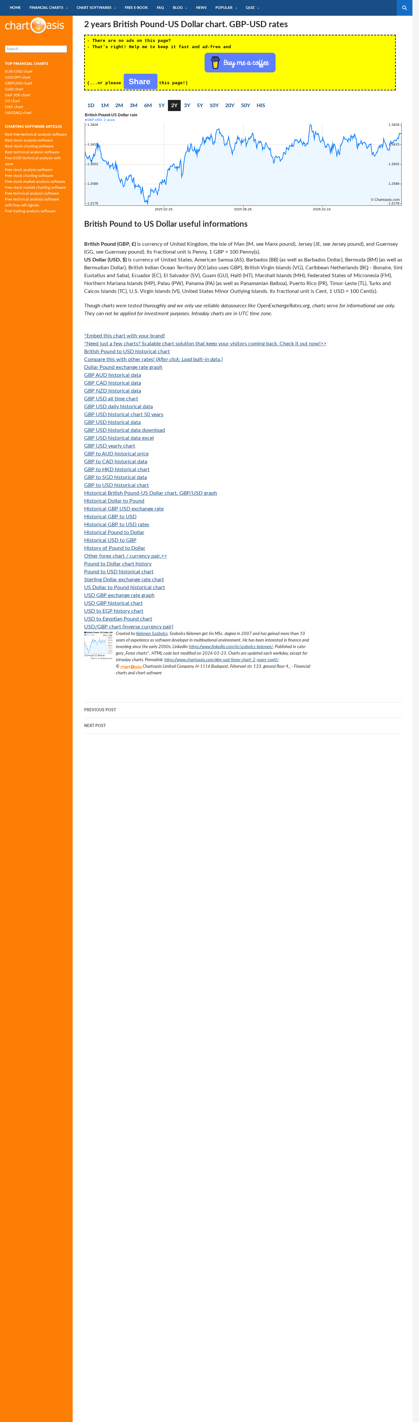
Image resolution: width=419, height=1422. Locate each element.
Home (15, 8)
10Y (214, 105)
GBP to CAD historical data (115, 461)
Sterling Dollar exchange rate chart (124, 579)
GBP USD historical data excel (119, 438)
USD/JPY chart (17, 77)
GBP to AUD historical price (116, 453)
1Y (161, 105)
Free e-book (136, 8)
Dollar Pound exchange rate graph (123, 367)
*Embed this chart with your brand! (124, 335)
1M (105, 105)
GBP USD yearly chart (109, 446)
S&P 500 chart (17, 95)
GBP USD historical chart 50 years (123, 414)
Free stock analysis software (28, 170)
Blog (178, 8)
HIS (261, 105)
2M (119, 105)
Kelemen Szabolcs (152, 633)
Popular (223, 8)
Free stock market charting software (35, 187)
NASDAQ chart (18, 113)
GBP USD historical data (112, 422)
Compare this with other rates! (153, 359)
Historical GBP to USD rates (116, 524)
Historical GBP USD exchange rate (124, 508)
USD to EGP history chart (113, 611)
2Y (174, 105)
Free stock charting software (29, 176)
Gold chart (14, 89)
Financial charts (46, 8)
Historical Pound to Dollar (114, 532)
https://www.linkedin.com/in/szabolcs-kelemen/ (231, 646)
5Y (200, 105)
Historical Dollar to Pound (114, 501)
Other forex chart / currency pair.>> (125, 556)
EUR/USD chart (18, 71)
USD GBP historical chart (113, 603)
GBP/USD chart (18, 83)
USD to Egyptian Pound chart (118, 619)
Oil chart (12, 101)
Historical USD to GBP (110, 540)
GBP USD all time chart (111, 398)
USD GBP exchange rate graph (119, 595)
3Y (187, 105)
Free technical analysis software (32, 193)
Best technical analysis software (32, 152)
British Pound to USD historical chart (127, 351)
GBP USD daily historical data (118, 406)
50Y (245, 105)
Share (141, 81)
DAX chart (14, 107)
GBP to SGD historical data (115, 477)
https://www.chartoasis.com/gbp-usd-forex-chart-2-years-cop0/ (221, 660)
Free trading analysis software (30, 211)
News (201, 8)
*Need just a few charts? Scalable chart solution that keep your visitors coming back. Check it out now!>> (205, 343)
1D (90, 105)
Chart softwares (94, 8)
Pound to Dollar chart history (118, 564)
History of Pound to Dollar (114, 548)
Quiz (250, 8)
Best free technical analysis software (36, 134)
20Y (229, 105)
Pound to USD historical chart (119, 571)
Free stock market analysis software (35, 181)
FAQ (160, 8)
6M (148, 105)
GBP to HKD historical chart (117, 469)
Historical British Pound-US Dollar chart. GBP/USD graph (150, 493)
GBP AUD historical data (112, 375)
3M (133, 105)
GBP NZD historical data (112, 391)
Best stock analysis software (29, 140)
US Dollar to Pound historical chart (124, 587)
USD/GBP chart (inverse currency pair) (128, 626)
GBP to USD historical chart (116, 485)
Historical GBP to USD (110, 516)
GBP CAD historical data (112, 383)
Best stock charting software (29, 146)
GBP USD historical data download (124, 430)
